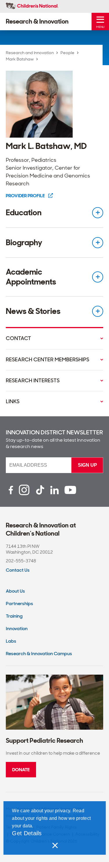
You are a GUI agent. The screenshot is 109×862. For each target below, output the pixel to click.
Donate (21, 770)
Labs (11, 641)
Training (14, 616)
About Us (15, 591)
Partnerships (19, 603)
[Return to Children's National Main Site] (32, 6)
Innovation (17, 628)
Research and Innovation (30, 52)
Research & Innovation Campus (39, 654)
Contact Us (18, 570)
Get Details (27, 833)
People (67, 52)
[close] (54, 845)
